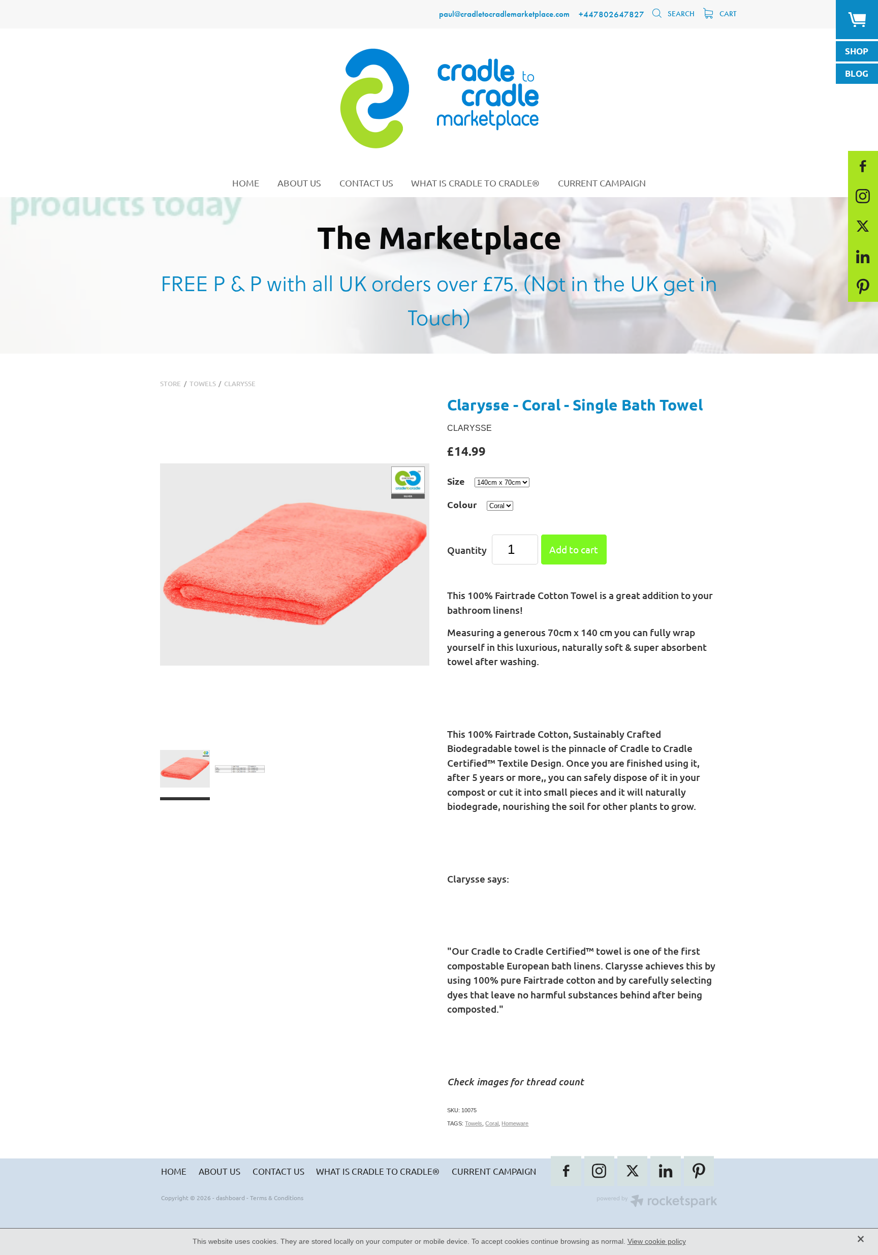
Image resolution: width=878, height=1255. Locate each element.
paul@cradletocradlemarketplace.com (504, 14)
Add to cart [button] (573, 549)
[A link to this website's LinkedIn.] (863, 256)
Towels (203, 383)
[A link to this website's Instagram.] (863, 196)
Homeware (514, 1123)
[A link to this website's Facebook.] (863, 166)
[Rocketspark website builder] (657, 1202)
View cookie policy (657, 1241)
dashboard (230, 1198)
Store (170, 383)
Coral (491, 1123)
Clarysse (240, 383)
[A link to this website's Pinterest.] (863, 286)
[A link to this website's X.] (863, 226)
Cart (726, 13)
